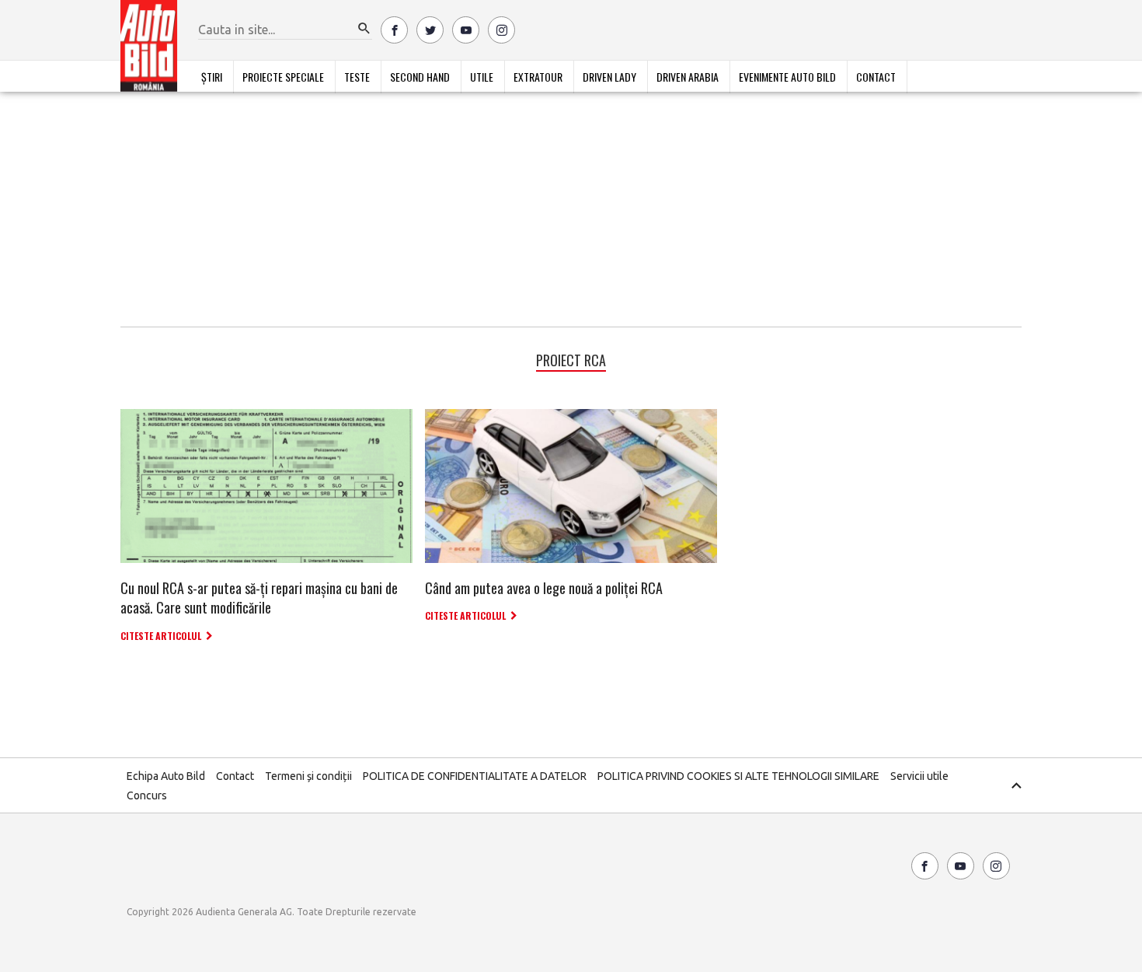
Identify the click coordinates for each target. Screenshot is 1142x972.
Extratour (538, 76)
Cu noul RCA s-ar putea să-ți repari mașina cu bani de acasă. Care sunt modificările (259, 597)
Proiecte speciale (283, 76)
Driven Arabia (687, 76)
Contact (876, 76)
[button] (364, 28)
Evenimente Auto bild (787, 76)
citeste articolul (160, 635)
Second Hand (420, 76)
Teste (357, 76)
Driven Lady (609, 76)
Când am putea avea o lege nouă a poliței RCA (544, 588)
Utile (481, 76)
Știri (211, 76)
